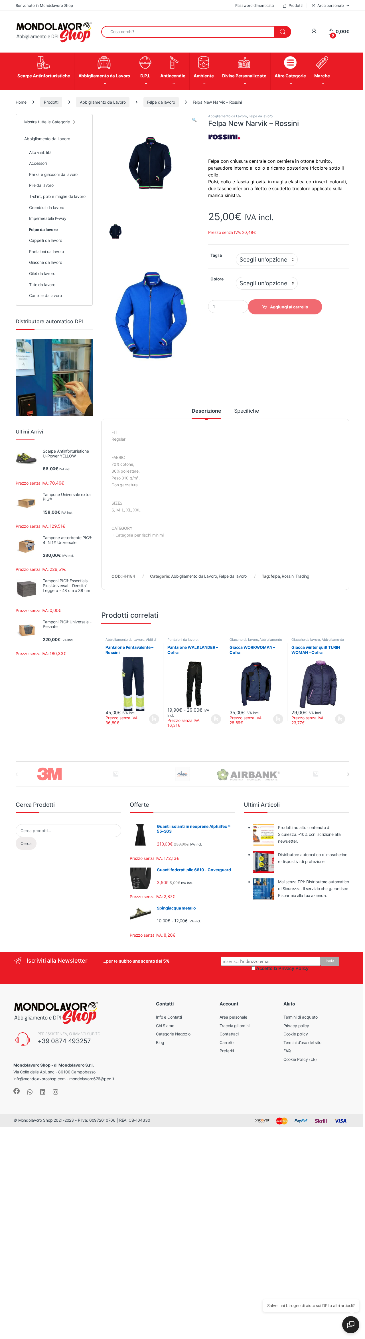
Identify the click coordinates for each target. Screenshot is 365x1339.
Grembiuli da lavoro (46, 207)
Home (21, 102)
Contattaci (229, 1033)
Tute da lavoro (42, 284)
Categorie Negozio (173, 1033)
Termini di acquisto (300, 1017)
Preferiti (227, 1050)
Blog (160, 1042)
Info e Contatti (169, 1017)
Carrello (227, 1042)
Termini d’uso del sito (302, 1042)
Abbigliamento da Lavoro (103, 102)
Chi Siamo (165, 1025)
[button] (194, 120)
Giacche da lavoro (244, 639)
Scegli (153, 719)
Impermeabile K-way (47, 218)
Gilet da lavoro (42, 273)
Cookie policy (295, 1033)
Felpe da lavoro (161, 102)
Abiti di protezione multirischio (131, 641)
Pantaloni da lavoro (182, 639)
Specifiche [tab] (246, 411)
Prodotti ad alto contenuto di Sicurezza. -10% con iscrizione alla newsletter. (309, 834)
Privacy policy (296, 1025)
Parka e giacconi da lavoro (53, 174)
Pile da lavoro (41, 185)
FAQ (287, 1050)
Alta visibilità (40, 152)
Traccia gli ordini (234, 1025)
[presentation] (348, 774)
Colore (217, 278)
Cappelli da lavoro (45, 240)
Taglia (216, 255)
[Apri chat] (350, 1324)
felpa (275, 576)
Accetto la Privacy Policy (282, 968)
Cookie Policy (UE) (300, 1059)
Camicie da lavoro (45, 295)
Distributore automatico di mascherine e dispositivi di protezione (312, 858)
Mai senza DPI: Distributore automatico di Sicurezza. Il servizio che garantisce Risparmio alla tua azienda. (313, 888)
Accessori (38, 163)
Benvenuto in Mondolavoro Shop (44, 5)
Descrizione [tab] (206, 411)
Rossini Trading (295, 576)
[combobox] (187, 32)
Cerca (26, 843)
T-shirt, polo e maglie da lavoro (57, 196)
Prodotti (296, 5)
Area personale (330, 5)
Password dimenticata (254, 5)
